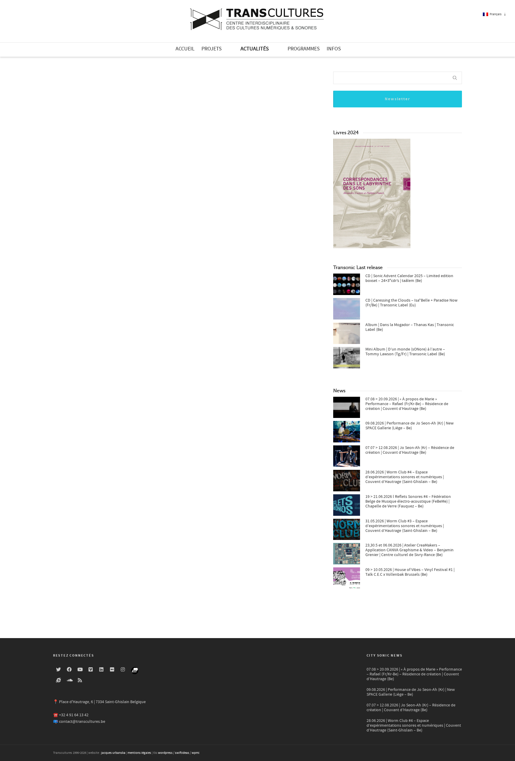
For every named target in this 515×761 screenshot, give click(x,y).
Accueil (185, 48)
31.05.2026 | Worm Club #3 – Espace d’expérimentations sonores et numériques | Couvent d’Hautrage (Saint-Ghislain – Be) (404, 526)
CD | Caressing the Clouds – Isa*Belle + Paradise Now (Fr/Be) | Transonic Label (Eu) (411, 303)
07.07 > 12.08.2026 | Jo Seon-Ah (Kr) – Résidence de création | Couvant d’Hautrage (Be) (409, 450)
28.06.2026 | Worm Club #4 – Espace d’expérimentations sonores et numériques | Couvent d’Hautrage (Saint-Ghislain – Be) (404, 477)
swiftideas (182, 753)
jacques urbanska (113, 753)
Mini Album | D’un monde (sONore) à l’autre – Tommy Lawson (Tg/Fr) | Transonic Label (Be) (405, 351)
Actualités (255, 48)
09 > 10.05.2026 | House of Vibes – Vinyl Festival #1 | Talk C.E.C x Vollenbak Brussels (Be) (409, 572)
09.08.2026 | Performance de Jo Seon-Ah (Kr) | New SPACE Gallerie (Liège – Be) (409, 425)
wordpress (165, 753)
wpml (195, 753)
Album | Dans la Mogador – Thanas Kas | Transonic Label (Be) (409, 327)
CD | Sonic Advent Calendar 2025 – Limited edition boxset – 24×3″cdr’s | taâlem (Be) (409, 278)
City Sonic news (385, 655)
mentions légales (139, 753)
